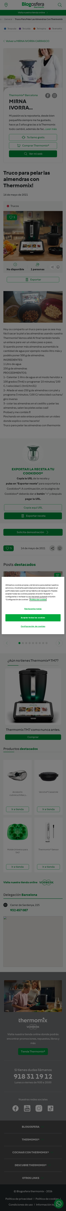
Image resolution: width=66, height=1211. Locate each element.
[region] (33, 605)
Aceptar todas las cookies (33, 617)
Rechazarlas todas (33, 609)
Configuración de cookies (33, 626)
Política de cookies (38, 599)
